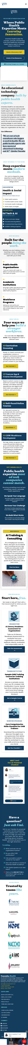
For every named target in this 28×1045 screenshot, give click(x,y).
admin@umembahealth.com (8, 984)
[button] (26, 4)
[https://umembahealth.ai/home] (4, 4)
